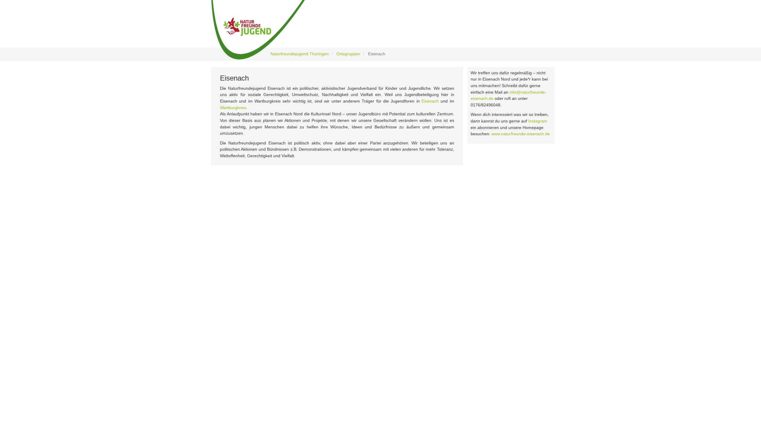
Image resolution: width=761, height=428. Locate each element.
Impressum (336, 281)
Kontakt (333, 289)
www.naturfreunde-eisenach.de (520, 133)
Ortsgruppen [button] (471, 30)
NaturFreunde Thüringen (347, 242)
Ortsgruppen (348, 53)
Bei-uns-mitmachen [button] (424, 30)
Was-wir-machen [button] (374, 30)
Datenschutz (338, 273)
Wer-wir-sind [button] (328, 30)
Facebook (242, 246)
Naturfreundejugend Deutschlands (356, 258)
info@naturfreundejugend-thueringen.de (476, 280)
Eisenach (430, 101)
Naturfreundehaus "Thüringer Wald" (357, 250)
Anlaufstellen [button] (523, 30)
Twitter (240, 271)
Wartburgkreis (233, 107)
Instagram (537, 121)
